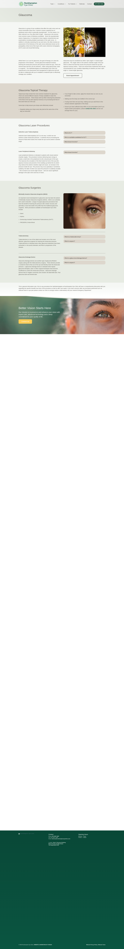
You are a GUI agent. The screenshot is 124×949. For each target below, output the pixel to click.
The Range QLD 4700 (54, 845)
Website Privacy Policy (91, 944)
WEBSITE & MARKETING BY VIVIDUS (43, 944)
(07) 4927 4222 (99, 4)
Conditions (61, 4)
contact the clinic (90, 108)
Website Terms (101, 944)
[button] (54, 4)
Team (52, 4)
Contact (89, 4)
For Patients (71, 4)
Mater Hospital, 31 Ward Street (56, 843)
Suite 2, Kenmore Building (59, 842)
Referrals (82, 4)
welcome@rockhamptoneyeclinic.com (61, 838)
